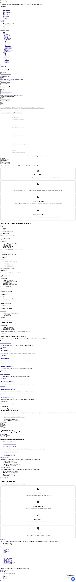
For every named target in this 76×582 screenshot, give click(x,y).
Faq (6, 59)
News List (7, 55)
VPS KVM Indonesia (5, 343)
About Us (7, 34)
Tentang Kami (6, 549)
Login (5, 28)
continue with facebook (18, 79)
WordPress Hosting (8, 50)
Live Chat (6, 26)
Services (6, 40)
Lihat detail (28, 331)
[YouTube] (3, 21)
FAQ (4, 552)
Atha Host (5, 573)
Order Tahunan (3, 296)
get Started (2, 66)
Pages (4, 33)
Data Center (7, 39)
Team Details (7, 42)
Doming (4, 52)
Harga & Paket (6, 551)
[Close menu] (1, 2)
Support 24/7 (5, 14)
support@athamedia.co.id (9, 23)
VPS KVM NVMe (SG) (6, 358)
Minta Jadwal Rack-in (4, 467)
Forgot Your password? (4, 76)
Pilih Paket (2, 386)
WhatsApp (3, 434)
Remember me (4, 75)
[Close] (0, 84)
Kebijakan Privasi (6, 553)
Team (6, 41)
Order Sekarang (3, 241)
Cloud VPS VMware (5, 350)
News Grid (7, 54)
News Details (7, 56)
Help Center (5, 57)
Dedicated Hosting (8, 48)
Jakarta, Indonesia (6, 10)
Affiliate (6, 36)
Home (4, 32)
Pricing (6, 37)
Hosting (4, 45)
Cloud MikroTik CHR (7, 561)
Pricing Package (8, 38)
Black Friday (7, 35)
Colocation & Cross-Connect (9, 562)
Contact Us (7, 62)
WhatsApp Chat (6, 18)
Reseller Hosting (8, 47)
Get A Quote (2, 20)
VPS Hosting (7, 49)
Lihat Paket (11, 113)
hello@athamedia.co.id (7, 12)
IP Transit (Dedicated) (7, 563)
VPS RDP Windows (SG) (6, 366)
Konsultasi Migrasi (4, 457)
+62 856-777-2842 (7, 24)
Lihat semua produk (10, 403)
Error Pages (7, 43)
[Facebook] (0, 21)
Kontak (4, 550)
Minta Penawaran (3, 278)
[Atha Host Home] (3, 0)
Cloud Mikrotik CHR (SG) (7, 381)
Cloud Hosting (8, 51)
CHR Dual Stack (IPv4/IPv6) (7, 389)
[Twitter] (1, 21)
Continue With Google (7, 79)
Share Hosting (8, 46)
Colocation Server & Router (7, 397)
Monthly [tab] (4, 228)
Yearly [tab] (4, 229)
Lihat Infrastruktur (4, 422)
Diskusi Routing (3, 477)
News (4, 53)
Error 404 (7, 60)
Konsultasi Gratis (18, 113)
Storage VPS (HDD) (5, 374)
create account (3, 83)
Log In (8, 83)
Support (6, 61)
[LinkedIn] (4, 21)
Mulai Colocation (4, 113)
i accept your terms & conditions (8, 80)
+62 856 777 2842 (6, 16)
